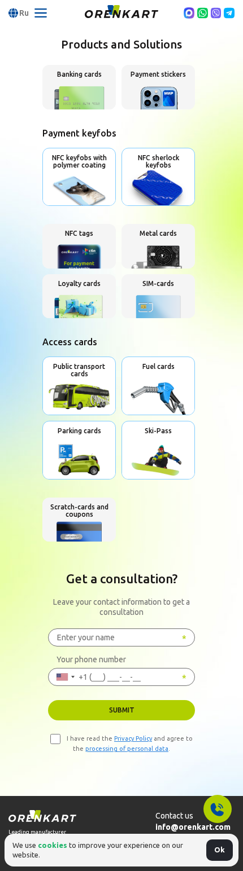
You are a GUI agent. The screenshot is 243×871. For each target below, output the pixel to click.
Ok (219, 850)
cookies (52, 845)
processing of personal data (126, 748)
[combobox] (68, 677)
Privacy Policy (133, 738)
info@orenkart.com (193, 827)
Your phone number (91, 659)
